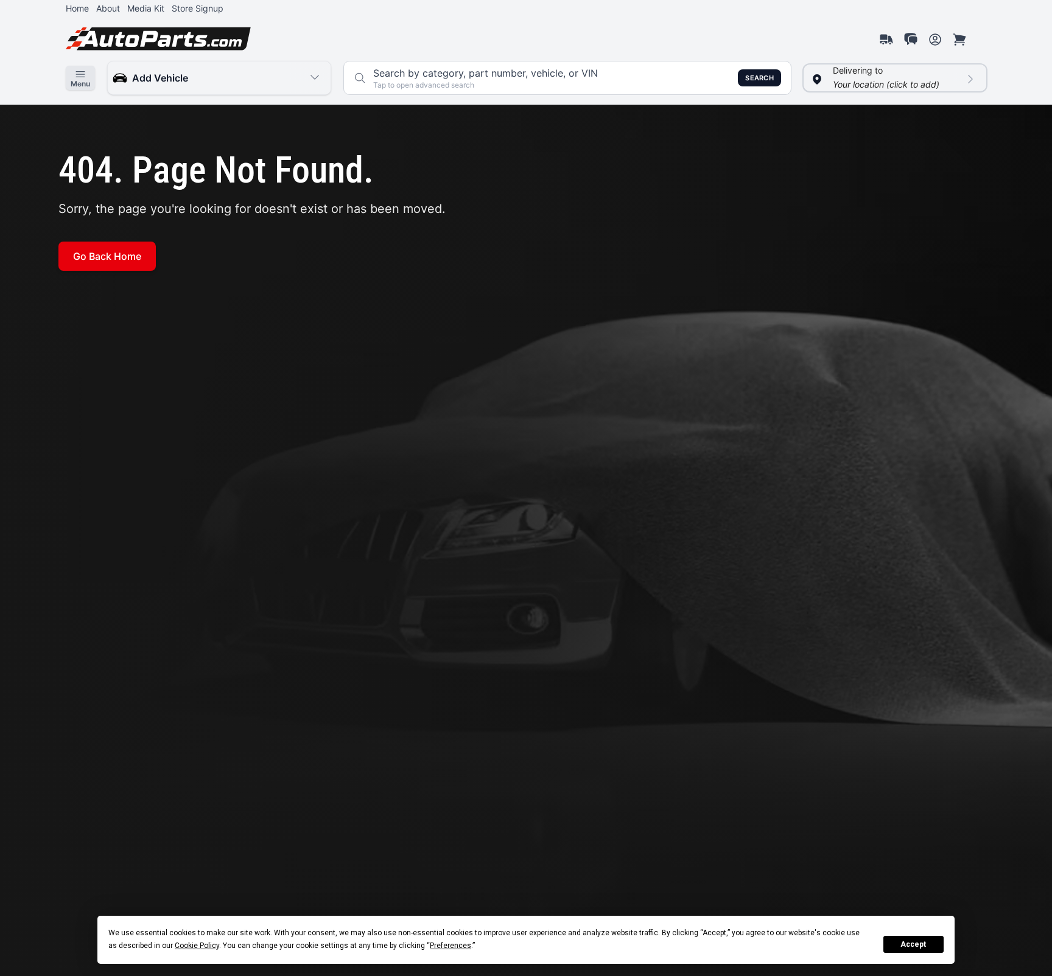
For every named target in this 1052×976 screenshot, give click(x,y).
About (108, 8)
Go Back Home (107, 256)
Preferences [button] (450, 945)
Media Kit (145, 8)
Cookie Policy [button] (197, 945)
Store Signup (197, 8)
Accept (913, 944)
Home (77, 8)
